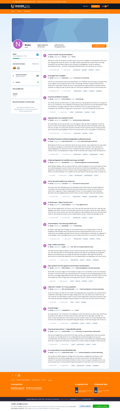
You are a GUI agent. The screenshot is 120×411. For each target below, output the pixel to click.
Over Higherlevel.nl (82, 204)
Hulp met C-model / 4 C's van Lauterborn (62, 287)
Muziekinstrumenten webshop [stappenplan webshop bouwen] (69, 139)
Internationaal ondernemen (81, 120)
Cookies (43, 380)
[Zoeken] (71, 11)
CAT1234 (64, 183)
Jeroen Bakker (66, 204)
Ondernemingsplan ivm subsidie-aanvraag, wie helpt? (66, 160)
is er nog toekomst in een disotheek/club (62, 350)
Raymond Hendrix (67, 141)
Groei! (73, 57)
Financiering (79, 99)
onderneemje (66, 331)
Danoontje (65, 78)
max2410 (64, 120)
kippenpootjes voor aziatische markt (60, 118)
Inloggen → (95, 6)
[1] (103, 6)
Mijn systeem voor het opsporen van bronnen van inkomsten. (68, 266)
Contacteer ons (36, 380)
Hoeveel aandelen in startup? (58, 97)
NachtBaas (65, 226)
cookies (20, 406)
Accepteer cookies (101, 406)
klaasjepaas (65, 162)
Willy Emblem (66, 268)
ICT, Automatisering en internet (87, 141)
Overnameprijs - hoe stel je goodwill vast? (62, 223)
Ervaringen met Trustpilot (56, 76)
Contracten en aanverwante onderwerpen (88, 331)
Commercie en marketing (81, 78)
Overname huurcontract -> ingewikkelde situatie (64, 329)
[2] (105, 6)
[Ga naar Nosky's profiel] (44, 55)
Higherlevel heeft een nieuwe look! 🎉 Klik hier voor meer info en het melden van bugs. (40, 2)
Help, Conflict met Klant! (56, 245)
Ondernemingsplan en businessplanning (87, 162)
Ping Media (79, 399)
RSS (51, 380)
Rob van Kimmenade (68, 289)
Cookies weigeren (85, 406)
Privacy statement (64, 399)
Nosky (51, 57)
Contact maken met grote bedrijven (60, 54)
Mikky (92, 399)
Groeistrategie (53, 308)
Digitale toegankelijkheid (23, 380)
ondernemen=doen (67, 352)
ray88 (63, 247)
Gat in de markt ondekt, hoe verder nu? (61, 181)
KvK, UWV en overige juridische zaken (82, 247)
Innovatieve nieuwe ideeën (81, 183)
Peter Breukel (66, 99)
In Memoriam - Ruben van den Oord (60, 202)
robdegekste (66, 310)
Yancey (64, 57)
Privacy (13, 380)
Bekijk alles (35, 64)
